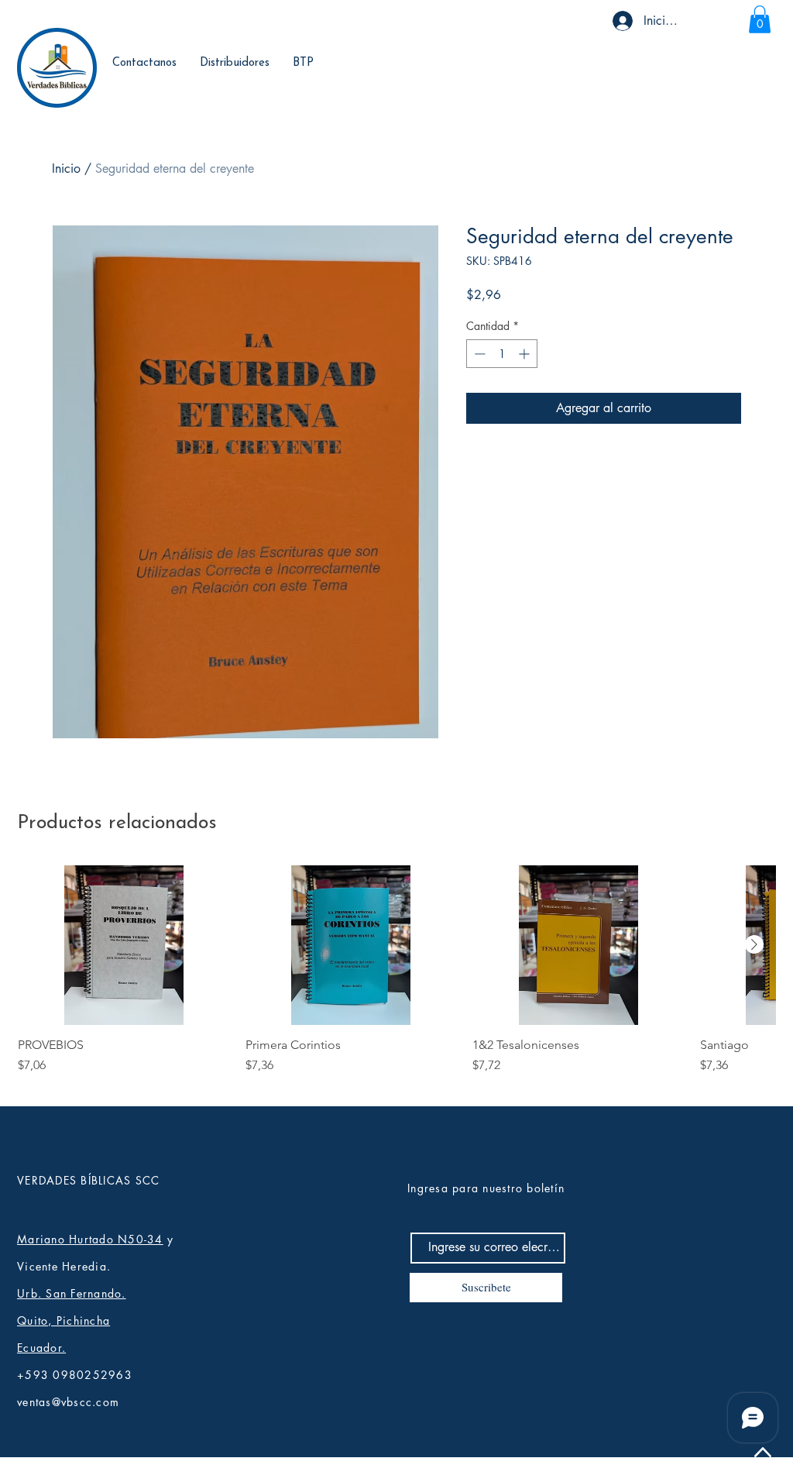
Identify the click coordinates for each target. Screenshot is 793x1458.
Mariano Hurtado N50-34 (90, 1239)
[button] (759, 19)
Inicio (66, 168)
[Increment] (525, 353)
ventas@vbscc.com (68, 1401)
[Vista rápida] (124, 944)
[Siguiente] (754, 944)
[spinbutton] (502, 353)
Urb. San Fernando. (71, 1293)
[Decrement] (478, 353)
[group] (396, 977)
